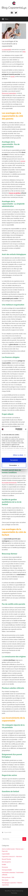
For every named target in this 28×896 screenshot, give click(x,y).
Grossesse (5, 867)
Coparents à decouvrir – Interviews (12, 856)
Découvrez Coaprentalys (9, 93)
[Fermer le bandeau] (25, 429)
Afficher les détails (18, 455)
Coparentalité (7, 832)
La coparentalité (6, 49)
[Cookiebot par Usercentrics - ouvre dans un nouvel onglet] (16, 429)
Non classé (5, 880)
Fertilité (4, 864)
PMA (24, 51)
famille (12, 76)
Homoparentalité (7, 870)
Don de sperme (6, 862)
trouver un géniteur (15, 193)
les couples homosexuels (9, 482)
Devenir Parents (6, 859)
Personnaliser (13, 465)
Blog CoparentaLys (14, 7)
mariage (22, 161)
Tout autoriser (14, 460)
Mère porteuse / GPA (8, 877)
